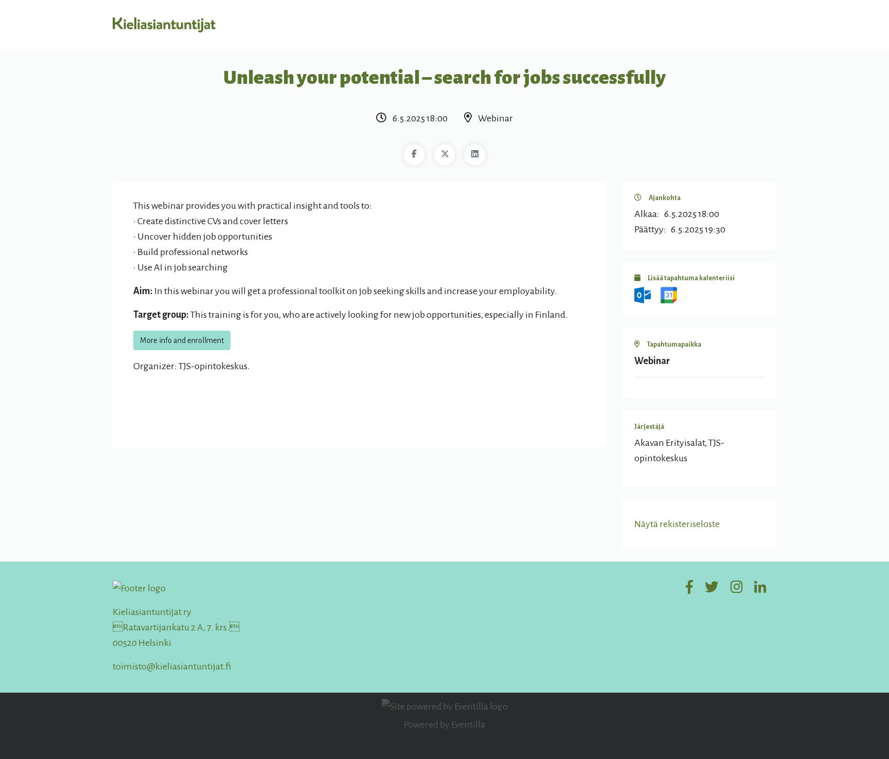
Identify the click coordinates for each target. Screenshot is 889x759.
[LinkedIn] (475, 154)
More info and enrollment (182, 340)
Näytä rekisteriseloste (677, 524)
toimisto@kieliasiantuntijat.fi (172, 666)
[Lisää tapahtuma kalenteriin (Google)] (669, 295)
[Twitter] (444, 154)
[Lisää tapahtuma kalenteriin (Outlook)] (643, 295)
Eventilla (468, 724)
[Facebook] (414, 154)
